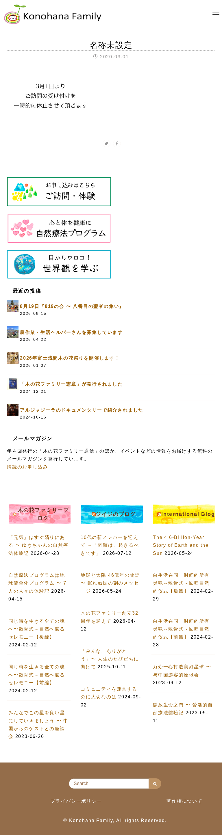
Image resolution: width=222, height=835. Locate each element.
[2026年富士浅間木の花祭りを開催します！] (12, 357)
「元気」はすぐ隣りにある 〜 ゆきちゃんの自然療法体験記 (38, 545)
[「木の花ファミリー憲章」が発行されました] (12, 383)
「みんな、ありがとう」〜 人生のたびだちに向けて (110, 659)
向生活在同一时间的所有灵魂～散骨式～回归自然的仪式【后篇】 (181, 583)
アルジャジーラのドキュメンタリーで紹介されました (81, 410)
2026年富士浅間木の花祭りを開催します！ (70, 358)
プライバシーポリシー (76, 801)
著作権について (184, 801)
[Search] (155, 783)
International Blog (188, 514)
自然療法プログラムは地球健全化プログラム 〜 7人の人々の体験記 (37, 583)
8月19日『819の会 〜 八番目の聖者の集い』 (72, 306)
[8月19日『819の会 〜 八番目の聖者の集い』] (12, 305)
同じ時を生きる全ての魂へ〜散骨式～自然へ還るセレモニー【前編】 (36, 674)
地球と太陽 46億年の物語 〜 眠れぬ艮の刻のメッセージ (110, 583)
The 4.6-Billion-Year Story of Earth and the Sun (181, 545)
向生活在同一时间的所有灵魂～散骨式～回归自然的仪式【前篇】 (181, 629)
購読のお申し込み (27, 466)
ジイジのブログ (116, 514)
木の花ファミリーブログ (43, 514)
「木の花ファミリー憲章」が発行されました (71, 384)
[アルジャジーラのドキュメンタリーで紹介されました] (12, 409)
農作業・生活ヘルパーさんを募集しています (71, 332)
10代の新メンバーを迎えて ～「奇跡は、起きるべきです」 (110, 545)
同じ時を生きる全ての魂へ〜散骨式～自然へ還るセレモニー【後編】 (36, 629)
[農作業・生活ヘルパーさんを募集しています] (12, 331)
